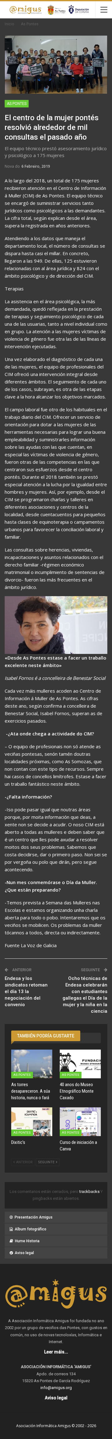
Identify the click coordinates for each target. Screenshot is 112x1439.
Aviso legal (24, 1253)
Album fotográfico (30, 1229)
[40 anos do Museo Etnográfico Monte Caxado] (80, 1064)
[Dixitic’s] (31, 1121)
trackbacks (89, 1191)
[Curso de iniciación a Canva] (80, 1121)
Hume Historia (27, 1241)
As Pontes (16, 103)
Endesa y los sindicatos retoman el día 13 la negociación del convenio (26, 991)
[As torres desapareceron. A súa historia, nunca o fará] (31, 1064)
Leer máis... (56, 1351)
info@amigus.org (56, 1387)
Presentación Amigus (34, 1217)
